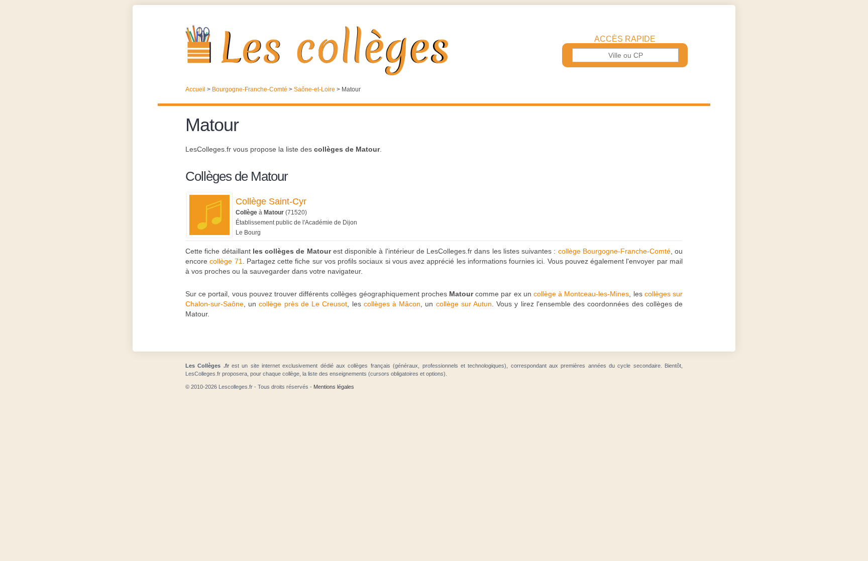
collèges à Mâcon (392, 304)
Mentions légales (333, 387)
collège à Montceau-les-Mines (581, 294)
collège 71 (225, 261)
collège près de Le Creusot (303, 304)
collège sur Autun (464, 304)
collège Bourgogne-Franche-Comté (614, 251)
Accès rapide (625, 39)
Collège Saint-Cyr (271, 201)
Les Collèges (434, 50)
